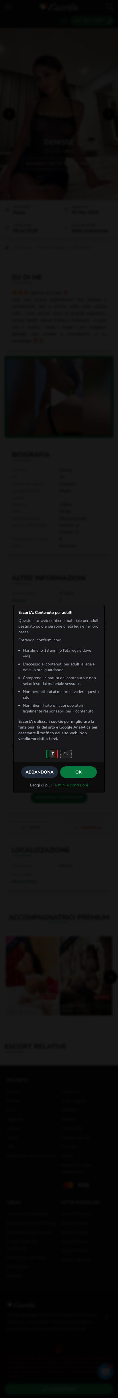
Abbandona (39, 772)
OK (78, 772)
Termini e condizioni (70, 785)
